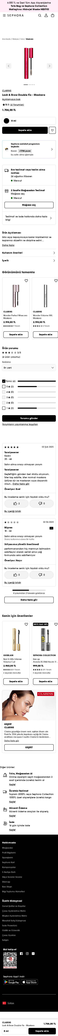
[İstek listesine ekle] (26, 281)
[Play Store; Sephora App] (11, 982)
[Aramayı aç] (39, 15)
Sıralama (6, 362)
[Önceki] (8, 66)
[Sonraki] (49, 66)
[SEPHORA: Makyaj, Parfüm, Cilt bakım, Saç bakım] (16, 15)
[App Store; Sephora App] (29, 982)
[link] (29, 418)
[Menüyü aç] (4, 15)
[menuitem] (46, 15)
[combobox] (29, 367)
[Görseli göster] (28, 63)
